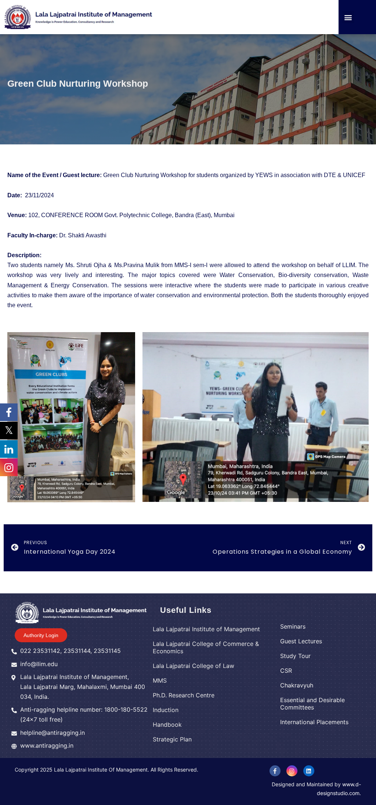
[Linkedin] (308, 770)
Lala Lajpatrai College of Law (193, 665)
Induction (165, 710)
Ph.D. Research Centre (183, 695)
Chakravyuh (296, 685)
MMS (160, 680)
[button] (348, 17)
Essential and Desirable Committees (312, 703)
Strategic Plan (172, 739)
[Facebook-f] (275, 770)
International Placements (314, 722)
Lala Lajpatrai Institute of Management (206, 629)
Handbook (167, 724)
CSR (286, 670)
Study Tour (295, 656)
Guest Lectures (301, 641)
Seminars (293, 626)
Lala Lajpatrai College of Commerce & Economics (206, 647)
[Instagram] (291, 770)
